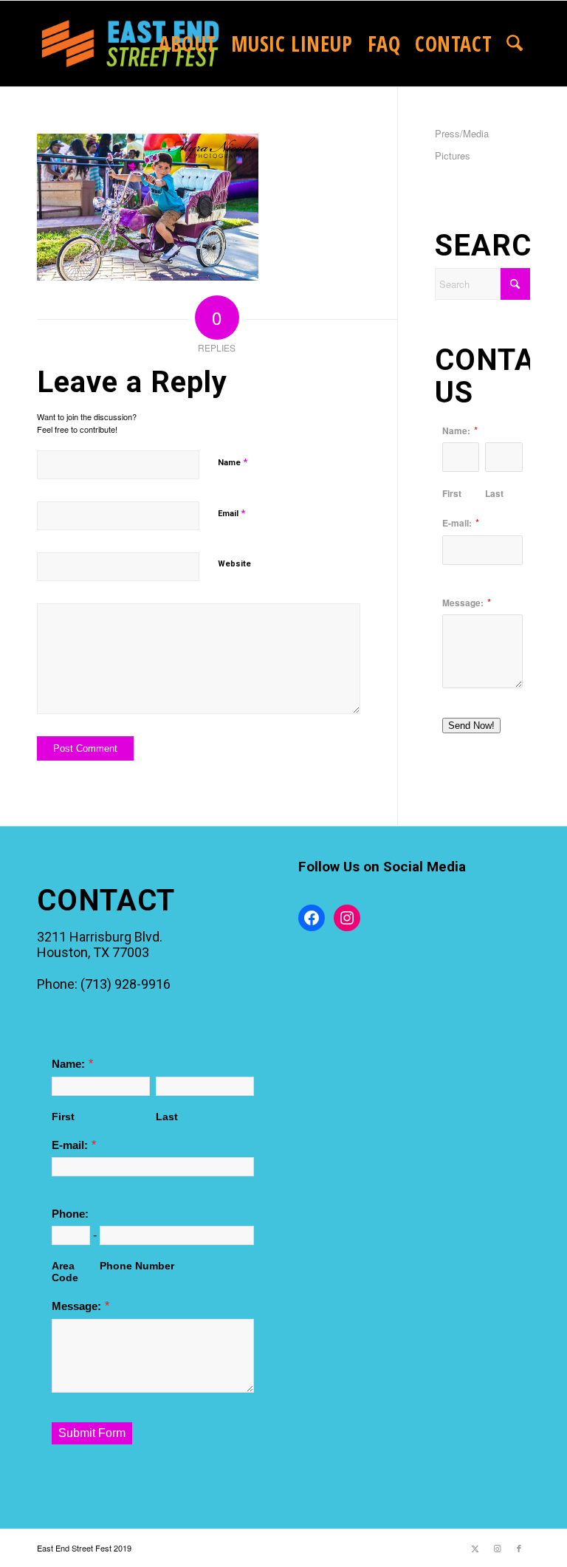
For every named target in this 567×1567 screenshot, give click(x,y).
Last (494, 493)
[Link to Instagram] (497, 1548)
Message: (463, 603)
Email (231, 512)
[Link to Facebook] (519, 1548)
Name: (456, 431)
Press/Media (462, 133)
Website (234, 564)
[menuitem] (187, 43)
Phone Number (137, 1266)
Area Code (65, 1271)
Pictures (452, 155)
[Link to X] (475, 1548)
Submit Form (92, 1433)
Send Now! (471, 725)
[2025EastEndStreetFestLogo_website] (130, 43)
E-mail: (457, 523)
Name (232, 461)
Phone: (70, 1214)
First (451, 493)
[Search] (514, 43)
